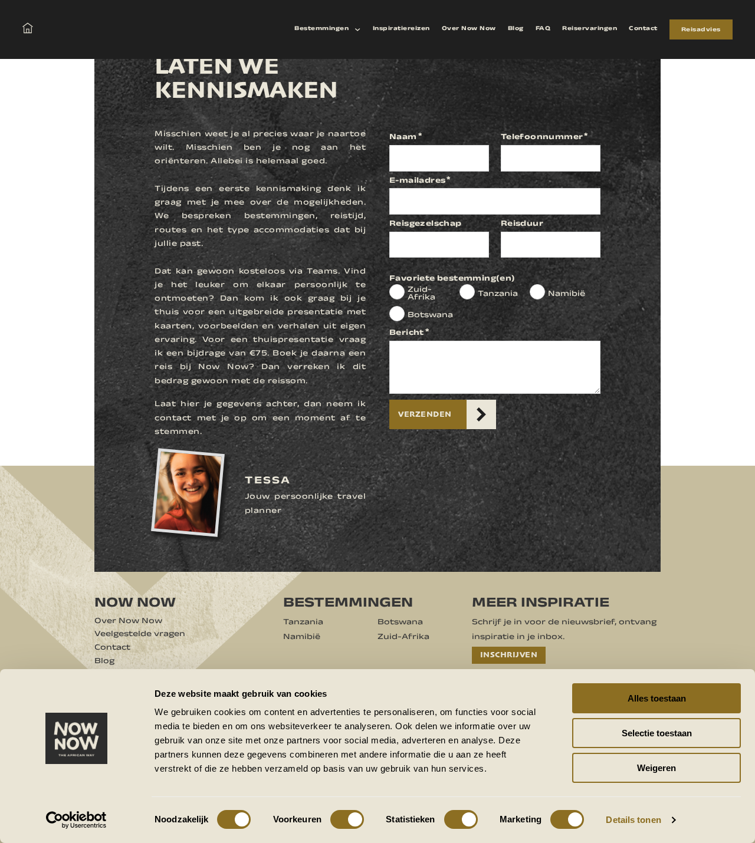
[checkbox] (397, 291)
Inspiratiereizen (401, 29)
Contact (643, 29)
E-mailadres (417, 181)
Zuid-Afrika (421, 294)
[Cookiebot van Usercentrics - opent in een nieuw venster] (76, 820)
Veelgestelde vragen (139, 635)
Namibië (566, 295)
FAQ (543, 29)
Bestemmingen (321, 29)
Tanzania (498, 295)
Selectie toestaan (657, 733)
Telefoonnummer (542, 138)
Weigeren (656, 768)
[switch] (347, 819)
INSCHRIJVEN (509, 654)
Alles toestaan (657, 698)
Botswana (430, 316)
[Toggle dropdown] (357, 29)
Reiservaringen (589, 29)
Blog (516, 29)
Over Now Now (469, 29)
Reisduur (522, 224)
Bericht (406, 334)
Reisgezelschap (425, 224)
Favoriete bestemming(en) (452, 279)
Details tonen (633, 820)
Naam (403, 138)
